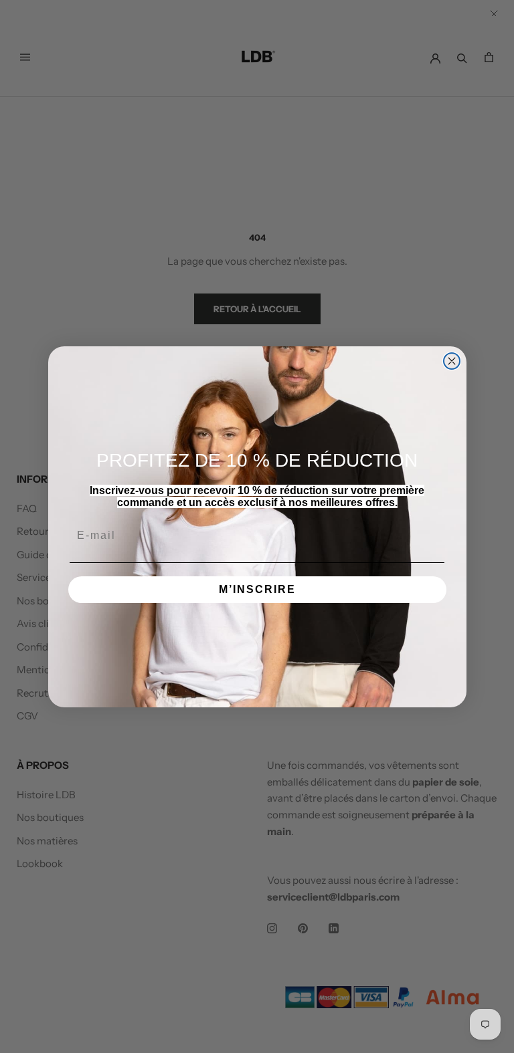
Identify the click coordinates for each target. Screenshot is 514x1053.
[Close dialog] (452, 361)
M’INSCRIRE (257, 589)
